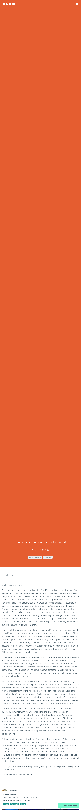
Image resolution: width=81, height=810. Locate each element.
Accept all (14, 804)
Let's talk (68, 805)
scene (20, 590)
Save (6, 804)
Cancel (23, 804)
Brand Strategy (47, 557)
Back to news (10, 575)
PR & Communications (35, 557)
